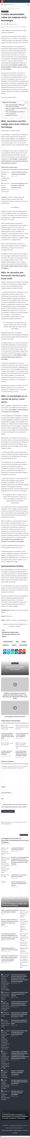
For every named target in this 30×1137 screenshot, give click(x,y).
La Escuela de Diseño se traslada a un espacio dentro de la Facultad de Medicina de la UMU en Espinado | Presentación (15, 1116)
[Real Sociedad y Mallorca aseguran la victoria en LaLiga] (24, 950)
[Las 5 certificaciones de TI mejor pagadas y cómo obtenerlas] (22, 728)
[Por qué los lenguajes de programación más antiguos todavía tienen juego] (7, 728)
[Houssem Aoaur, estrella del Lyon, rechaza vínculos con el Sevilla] (5, 1023)
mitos (24, 641)
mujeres (6, 645)
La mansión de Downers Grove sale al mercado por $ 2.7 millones (19, 994)
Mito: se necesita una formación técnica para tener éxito (16, 109)
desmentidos (8, 641)
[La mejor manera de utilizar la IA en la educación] (7, 746)
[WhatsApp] (12, 653)
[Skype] (8, 653)
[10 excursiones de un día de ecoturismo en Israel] (5, 877)
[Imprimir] (23, 653)
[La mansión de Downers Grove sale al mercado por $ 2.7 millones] (5, 996)
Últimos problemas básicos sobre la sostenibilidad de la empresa (18, 883)
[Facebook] (4, 650)
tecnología (23, 645)
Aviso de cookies (17, 1130)
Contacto (15, 1133)
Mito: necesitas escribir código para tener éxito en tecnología (15, 105)
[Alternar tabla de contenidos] (25, 102)
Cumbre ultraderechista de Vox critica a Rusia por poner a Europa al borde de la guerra (19, 1003)
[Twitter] (8, 650)
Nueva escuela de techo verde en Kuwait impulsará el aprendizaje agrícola (19, 1032)
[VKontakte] (4, 653)
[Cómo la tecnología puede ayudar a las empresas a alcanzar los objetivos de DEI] (22, 746)
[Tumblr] (15, 650)
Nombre (3, 786)
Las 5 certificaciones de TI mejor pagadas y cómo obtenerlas (22, 735)
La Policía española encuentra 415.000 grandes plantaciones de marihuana (19, 1081)
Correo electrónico (6, 792)
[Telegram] (15, 653)
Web (2, 798)
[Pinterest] (19, 650)
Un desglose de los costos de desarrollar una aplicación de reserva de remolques (15, 840)
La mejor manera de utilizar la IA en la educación (6, 752)
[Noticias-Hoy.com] (9, 4)
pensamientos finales (11, 115)
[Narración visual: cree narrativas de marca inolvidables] (5, 1095)
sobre (14, 645)
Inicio (3, 8)
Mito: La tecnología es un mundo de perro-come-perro (15, 112)
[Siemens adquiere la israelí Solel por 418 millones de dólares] (24, 913)
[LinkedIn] (12, 650)
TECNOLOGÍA (9, 8)
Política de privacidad (7, 1130)
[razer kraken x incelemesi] (15, 1136)
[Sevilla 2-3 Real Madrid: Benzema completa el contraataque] (5, 1074)
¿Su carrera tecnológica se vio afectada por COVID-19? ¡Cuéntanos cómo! (19, 185)
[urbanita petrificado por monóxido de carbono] (5, 851)
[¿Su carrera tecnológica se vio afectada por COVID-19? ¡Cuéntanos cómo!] (5, 187)
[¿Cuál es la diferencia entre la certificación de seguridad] (5, 176)
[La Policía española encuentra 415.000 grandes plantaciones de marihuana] (5, 1084)
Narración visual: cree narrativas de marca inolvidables (17, 1092)
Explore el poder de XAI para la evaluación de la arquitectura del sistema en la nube (19, 1014)
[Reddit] (23, 650)
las (17, 641)
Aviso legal (25, 1130)
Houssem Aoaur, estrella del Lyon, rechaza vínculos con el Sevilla (19, 1022)
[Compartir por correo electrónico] (19, 653)
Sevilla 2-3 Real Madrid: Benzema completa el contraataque (17, 1072)
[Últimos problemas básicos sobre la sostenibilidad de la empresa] (5, 884)
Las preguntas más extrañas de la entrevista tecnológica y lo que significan (15, 668)
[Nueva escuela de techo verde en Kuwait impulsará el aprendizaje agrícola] (5, 1040)
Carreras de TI (17, 8)
